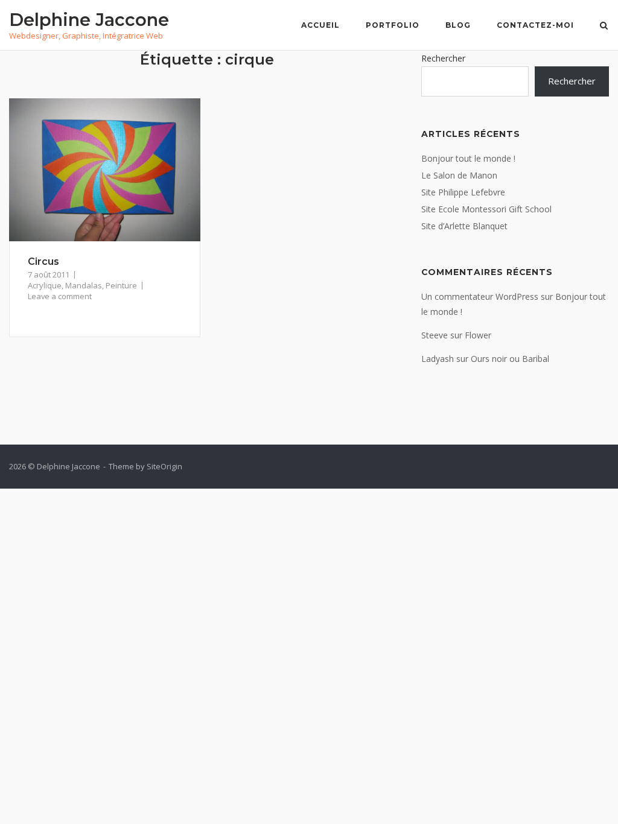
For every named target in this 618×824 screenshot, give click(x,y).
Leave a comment (60, 296)
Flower (478, 335)
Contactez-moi (535, 25)
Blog (458, 25)
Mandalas (83, 285)
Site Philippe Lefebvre (463, 192)
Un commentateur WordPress (479, 296)
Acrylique (45, 285)
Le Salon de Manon (459, 175)
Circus (43, 261)
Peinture (121, 285)
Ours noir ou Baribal (510, 358)
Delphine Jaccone (89, 19)
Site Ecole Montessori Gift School (486, 209)
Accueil (320, 25)
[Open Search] (604, 26)
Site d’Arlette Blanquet (464, 226)
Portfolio (392, 25)
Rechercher (443, 58)
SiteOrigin (164, 466)
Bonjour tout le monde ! (468, 158)
